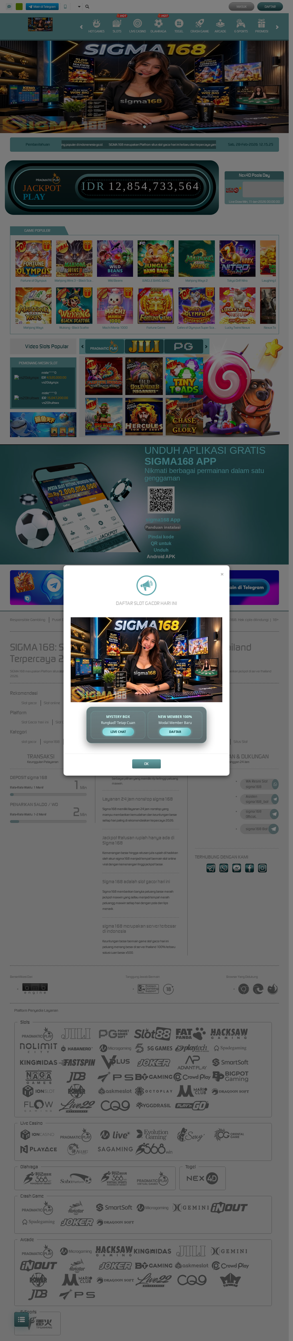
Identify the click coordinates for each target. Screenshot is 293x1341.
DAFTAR (175, 731)
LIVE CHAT (118, 731)
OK (146, 763)
